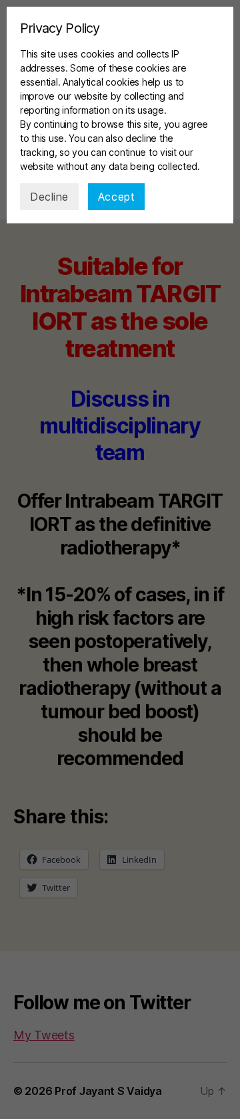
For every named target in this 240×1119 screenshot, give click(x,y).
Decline (49, 196)
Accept (116, 196)
